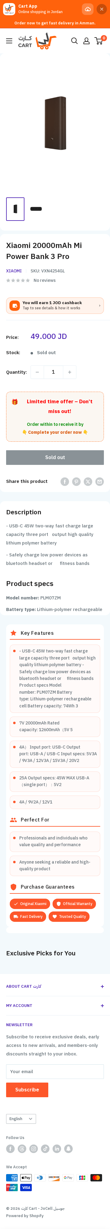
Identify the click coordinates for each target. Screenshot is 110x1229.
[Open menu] (9, 40)
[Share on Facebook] (65, 481)
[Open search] (74, 41)
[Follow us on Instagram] (33, 1149)
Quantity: (16, 372)
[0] (99, 41)
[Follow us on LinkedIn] (57, 1149)
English (15, 1119)
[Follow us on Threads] (22, 1149)
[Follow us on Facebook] (10, 1149)
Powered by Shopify (25, 1216)
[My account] (86, 41)
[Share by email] (99, 481)
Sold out (55, 457)
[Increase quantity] (69, 372)
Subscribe (27, 1090)
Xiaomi (14, 271)
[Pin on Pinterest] (76, 481)
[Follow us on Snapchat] (68, 1149)
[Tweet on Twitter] (88, 481)
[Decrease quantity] (37, 372)
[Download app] (88, 9)
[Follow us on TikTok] (45, 1149)
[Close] (102, 9)
